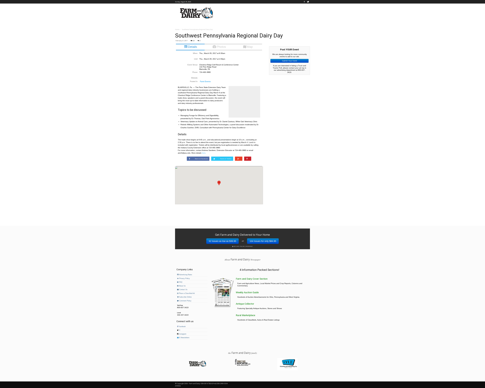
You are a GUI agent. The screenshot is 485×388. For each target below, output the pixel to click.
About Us (182, 286)
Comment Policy (185, 301)
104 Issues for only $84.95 (263, 241)
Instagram (182, 334)
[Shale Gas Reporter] (242, 365)
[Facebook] (304, 1)
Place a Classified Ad (186, 293)
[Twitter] (308, 1)
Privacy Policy (184, 278)
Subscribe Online (185, 297)
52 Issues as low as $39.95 (222, 241)
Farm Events (205, 81)
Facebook (182, 326)
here (203, 153)
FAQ (180, 282)
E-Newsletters (184, 338)
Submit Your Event (289, 61)
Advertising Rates (185, 275)
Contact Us (183, 289)
